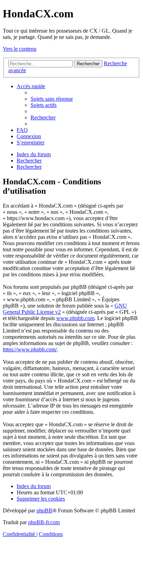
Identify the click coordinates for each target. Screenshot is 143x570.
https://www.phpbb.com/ (30, 349)
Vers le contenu (19, 49)
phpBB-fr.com (44, 522)
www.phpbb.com (75, 318)
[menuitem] (52, 99)
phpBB (44, 510)
